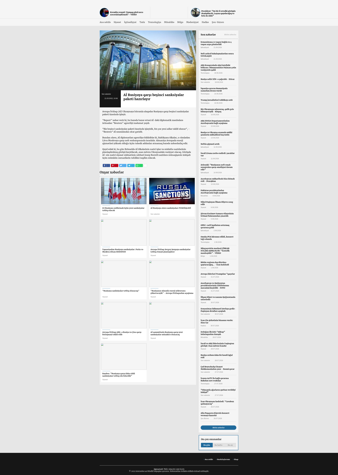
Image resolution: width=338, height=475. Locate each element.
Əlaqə (236, 459)
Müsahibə (169, 22)
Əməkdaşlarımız (223, 459)
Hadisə (205, 22)
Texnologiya (154, 22)
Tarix (142, 22)
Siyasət (117, 22)
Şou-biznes (218, 22)
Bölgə (180, 22)
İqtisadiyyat (130, 22)
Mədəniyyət (192, 22)
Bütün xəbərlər (230, 35)
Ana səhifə (105, 22)
